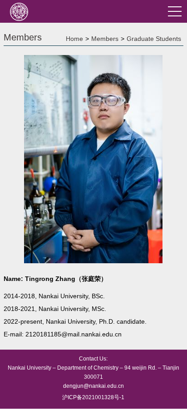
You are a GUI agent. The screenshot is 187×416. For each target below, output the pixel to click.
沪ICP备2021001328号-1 (93, 397)
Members (104, 38)
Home (74, 38)
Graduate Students (154, 38)
